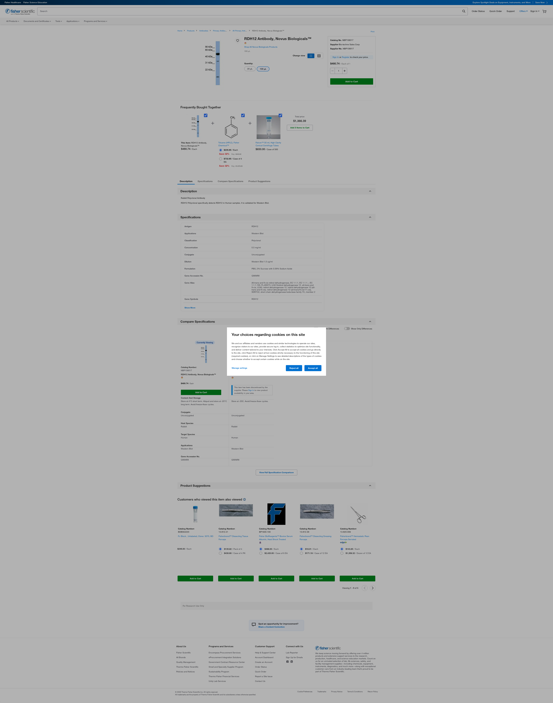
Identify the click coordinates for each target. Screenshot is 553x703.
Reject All (294, 368)
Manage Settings (239, 368)
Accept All (313, 368)
